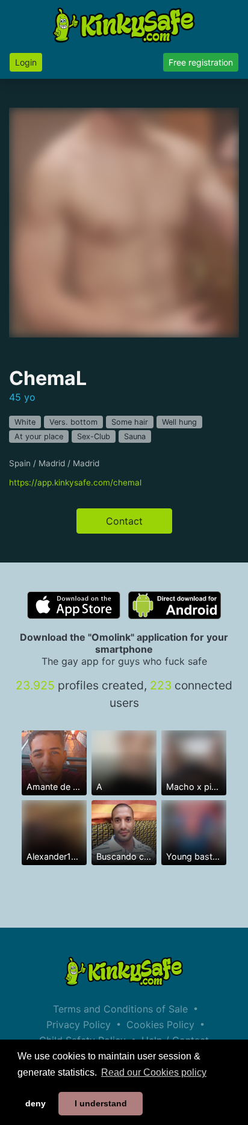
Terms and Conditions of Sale (120, 1009)
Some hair (129, 422)
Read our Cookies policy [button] (153, 1072)
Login (26, 62)
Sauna (135, 436)
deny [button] (35, 1103)
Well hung (179, 422)
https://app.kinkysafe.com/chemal (75, 482)
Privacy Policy (78, 1025)
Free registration (201, 62)
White (25, 422)
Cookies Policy (160, 1025)
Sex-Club (93, 436)
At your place (38, 436)
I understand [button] (101, 1103)
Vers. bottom (73, 422)
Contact (124, 521)
